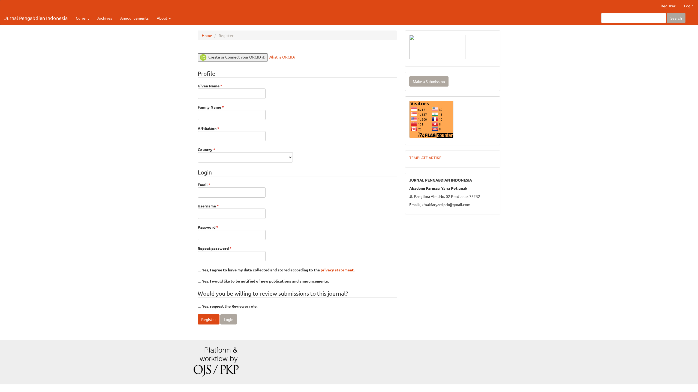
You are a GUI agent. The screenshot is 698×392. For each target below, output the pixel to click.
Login (689, 5)
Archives (104, 18)
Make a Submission (429, 81)
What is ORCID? (282, 56)
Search (676, 18)
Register (668, 5)
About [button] (162, 18)
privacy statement (337, 269)
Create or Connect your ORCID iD (236, 56)
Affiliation (216, 128)
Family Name (219, 106)
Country (214, 149)
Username (216, 205)
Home (207, 35)
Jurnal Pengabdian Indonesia (36, 18)
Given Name (218, 85)
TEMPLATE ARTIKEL (426, 157)
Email (212, 184)
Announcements (134, 18)
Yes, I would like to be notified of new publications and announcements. (265, 280)
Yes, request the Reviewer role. (229, 306)
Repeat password (222, 248)
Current (82, 18)
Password (216, 226)
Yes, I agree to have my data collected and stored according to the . (277, 269)
